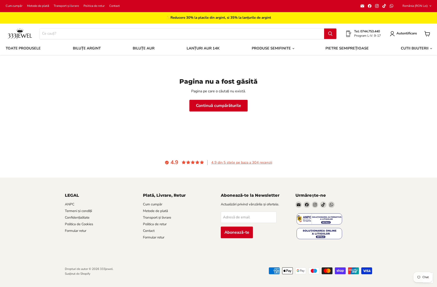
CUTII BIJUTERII (415, 48)
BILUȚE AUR (144, 48)
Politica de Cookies (79, 224)
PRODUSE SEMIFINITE (272, 48)
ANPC (69, 204)
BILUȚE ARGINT (87, 48)
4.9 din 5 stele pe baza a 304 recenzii (241, 162)
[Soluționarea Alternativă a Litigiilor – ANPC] (319, 219)
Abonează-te (236, 232)
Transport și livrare (66, 6)
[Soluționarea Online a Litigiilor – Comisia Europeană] (319, 234)
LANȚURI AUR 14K (203, 48)
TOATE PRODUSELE (23, 48)
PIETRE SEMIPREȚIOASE (347, 48)
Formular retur (75, 230)
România (415, 6)
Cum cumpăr (14, 6)
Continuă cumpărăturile (218, 105)
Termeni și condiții (78, 211)
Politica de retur (94, 6)
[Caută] (330, 33)
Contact (114, 6)
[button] (404, 33)
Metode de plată (38, 6)
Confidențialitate (77, 217)
